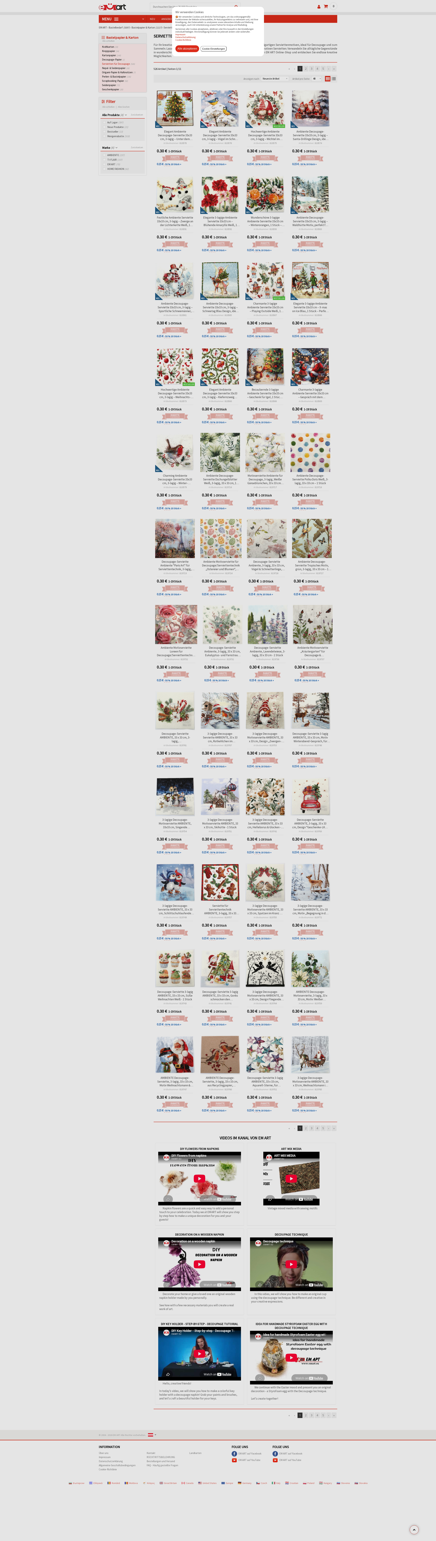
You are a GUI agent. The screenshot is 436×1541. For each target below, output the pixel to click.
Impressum (180, 34)
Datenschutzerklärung (185, 37)
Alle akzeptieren (187, 48)
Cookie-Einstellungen (213, 48)
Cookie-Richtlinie (183, 39)
